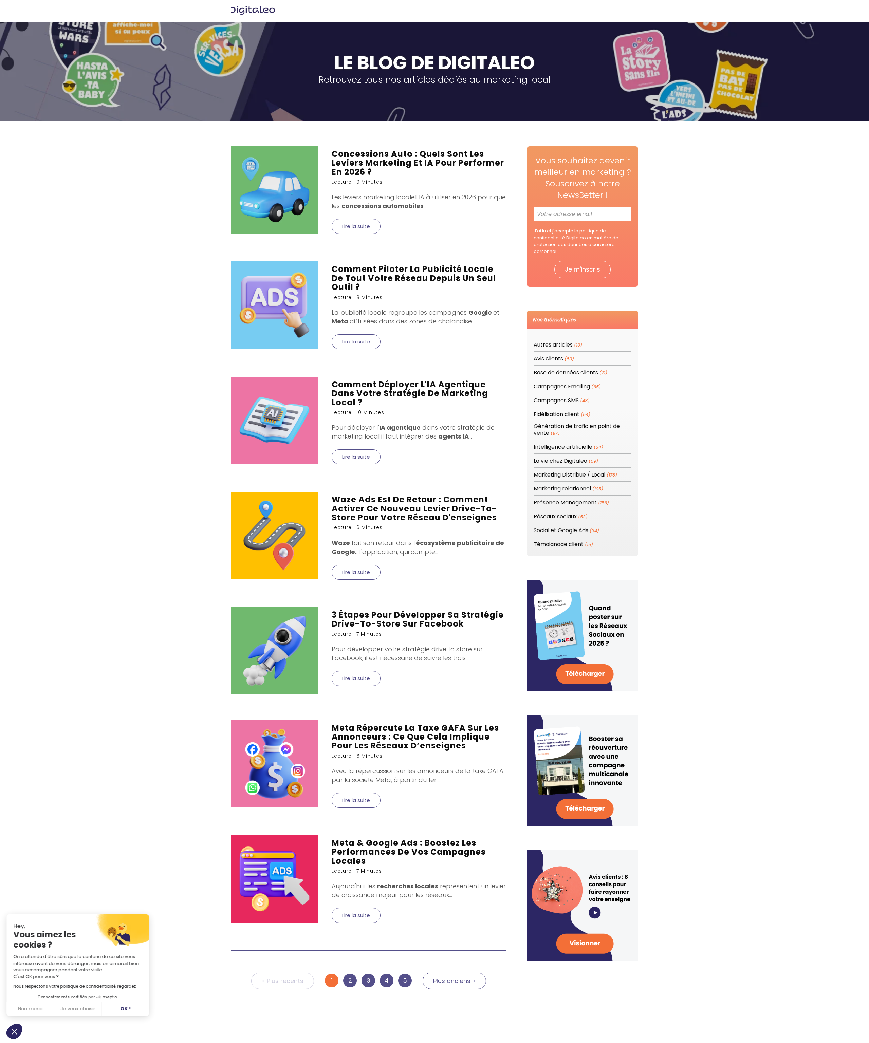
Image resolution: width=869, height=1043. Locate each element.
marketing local (387, 197)
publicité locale (363, 312)
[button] (14, 1031)
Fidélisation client (562, 414)
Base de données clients (570, 372)
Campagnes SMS (562, 400)
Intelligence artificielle (568, 447)
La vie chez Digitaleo (566, 461)
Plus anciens (454, 980)
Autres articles (558, 345)
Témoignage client (563, 544)
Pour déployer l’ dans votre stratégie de (413, 427)
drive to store (451, 649)
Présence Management (571, 502)
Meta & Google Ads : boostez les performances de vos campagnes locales (409, 852)
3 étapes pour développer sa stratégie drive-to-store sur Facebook (418, 619)
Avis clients (554, 358)
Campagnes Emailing (567, 386)
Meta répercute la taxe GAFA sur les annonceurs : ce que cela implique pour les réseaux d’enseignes (415, 736)
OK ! (126, 1008)
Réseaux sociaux (561, 516)
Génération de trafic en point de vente (577, 430)
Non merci (30, 1008)
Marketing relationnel (568, 488)
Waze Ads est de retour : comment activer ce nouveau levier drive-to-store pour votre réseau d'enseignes (414, 508)
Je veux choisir (78, 1008)
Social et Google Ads (566, 530)
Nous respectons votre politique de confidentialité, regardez (75, 986)
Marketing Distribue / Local (575, 475)
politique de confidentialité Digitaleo (570, 234)
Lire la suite (356, 226)
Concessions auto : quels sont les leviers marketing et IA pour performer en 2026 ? (418, 163)
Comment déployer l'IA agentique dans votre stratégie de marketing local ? (410, 393)
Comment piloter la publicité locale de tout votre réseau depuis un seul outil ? (414, 278)
